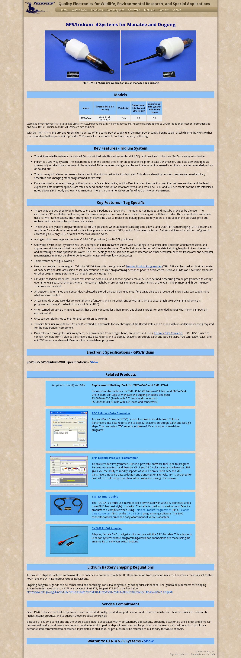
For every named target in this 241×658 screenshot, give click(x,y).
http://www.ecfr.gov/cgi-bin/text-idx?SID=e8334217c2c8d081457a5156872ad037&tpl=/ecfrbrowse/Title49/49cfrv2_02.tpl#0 (100, 592)
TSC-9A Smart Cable (105, 496)
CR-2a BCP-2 (134, 513)
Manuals (149, 10)
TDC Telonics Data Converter (111, 413)
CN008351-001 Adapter (107, 528)
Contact (164, 10)
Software (134, 10)
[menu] (136, 9)
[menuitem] (65, 9)
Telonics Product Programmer (144, 266)
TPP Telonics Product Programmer (115, 458)
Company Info (115, 10)
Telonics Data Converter (168, 333)
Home (64, 10)
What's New (79, 10)
